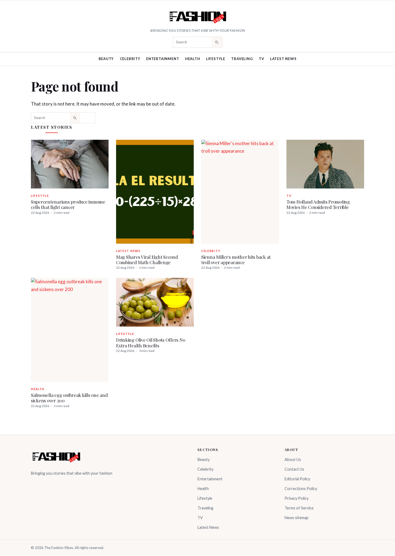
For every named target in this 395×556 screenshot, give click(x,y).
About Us (293, 459)
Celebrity (130, 59)
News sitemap (296, 517)
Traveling (242, 59)
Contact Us (294, 469)
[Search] (217, 42)
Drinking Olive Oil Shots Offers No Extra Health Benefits (150, 342)
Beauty (106, 59)
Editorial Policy (297, 479)
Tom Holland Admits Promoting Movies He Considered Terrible (318, 204)
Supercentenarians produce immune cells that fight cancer (68, 204)
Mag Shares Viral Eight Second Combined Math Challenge (147, 259)
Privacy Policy (296, 498)
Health (192, 59)
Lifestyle (215, 59)
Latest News (283, 59)
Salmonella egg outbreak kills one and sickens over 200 (69, 397)
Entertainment (162, 59)
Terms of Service (299, 508)
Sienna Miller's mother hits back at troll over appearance (236, 259)
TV (261, 59)
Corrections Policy (301, 488)
